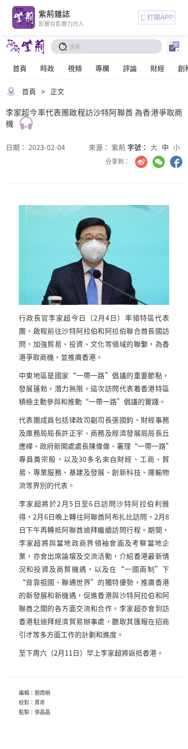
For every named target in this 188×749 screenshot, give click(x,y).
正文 (57, 91)
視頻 (75, 68)
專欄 (102, 68)
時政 (47, 68)
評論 (130, 68)
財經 (157, 68)
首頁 (20, 68)
